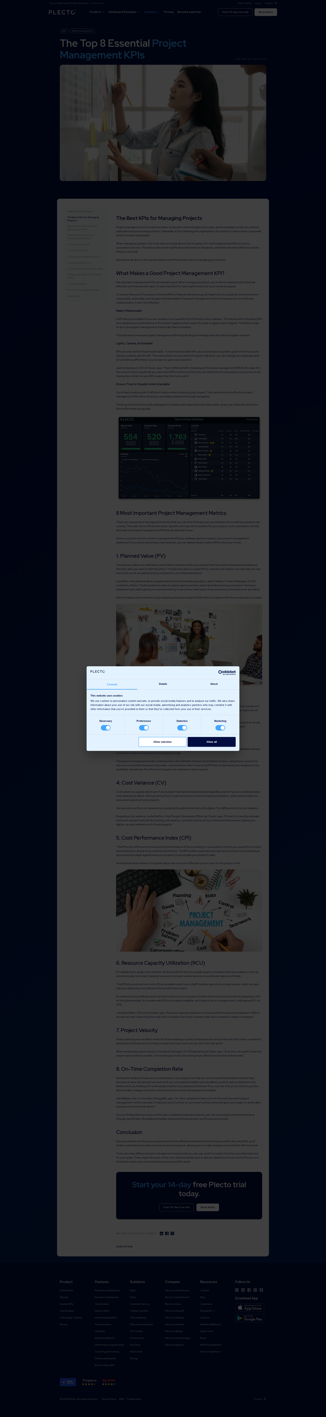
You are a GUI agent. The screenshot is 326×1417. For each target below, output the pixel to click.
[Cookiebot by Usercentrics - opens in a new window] (221, 672)
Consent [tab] (112, 684)
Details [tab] (163, 683)
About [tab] (214, 683)
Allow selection (162, 741)
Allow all (211, 741)
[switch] (144, 728)
